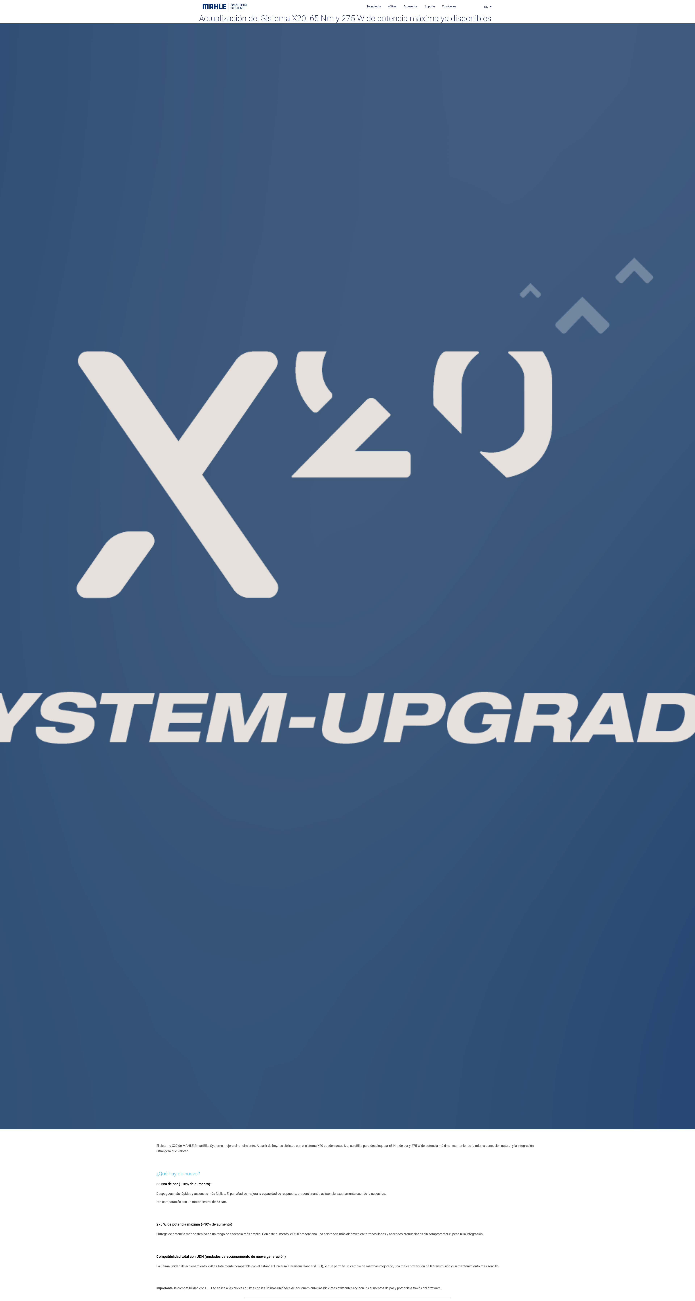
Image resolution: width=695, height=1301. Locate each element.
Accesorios (411, 6)
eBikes (392, 6)
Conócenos (449, 6)
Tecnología (374, 6)
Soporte (430, 6)
